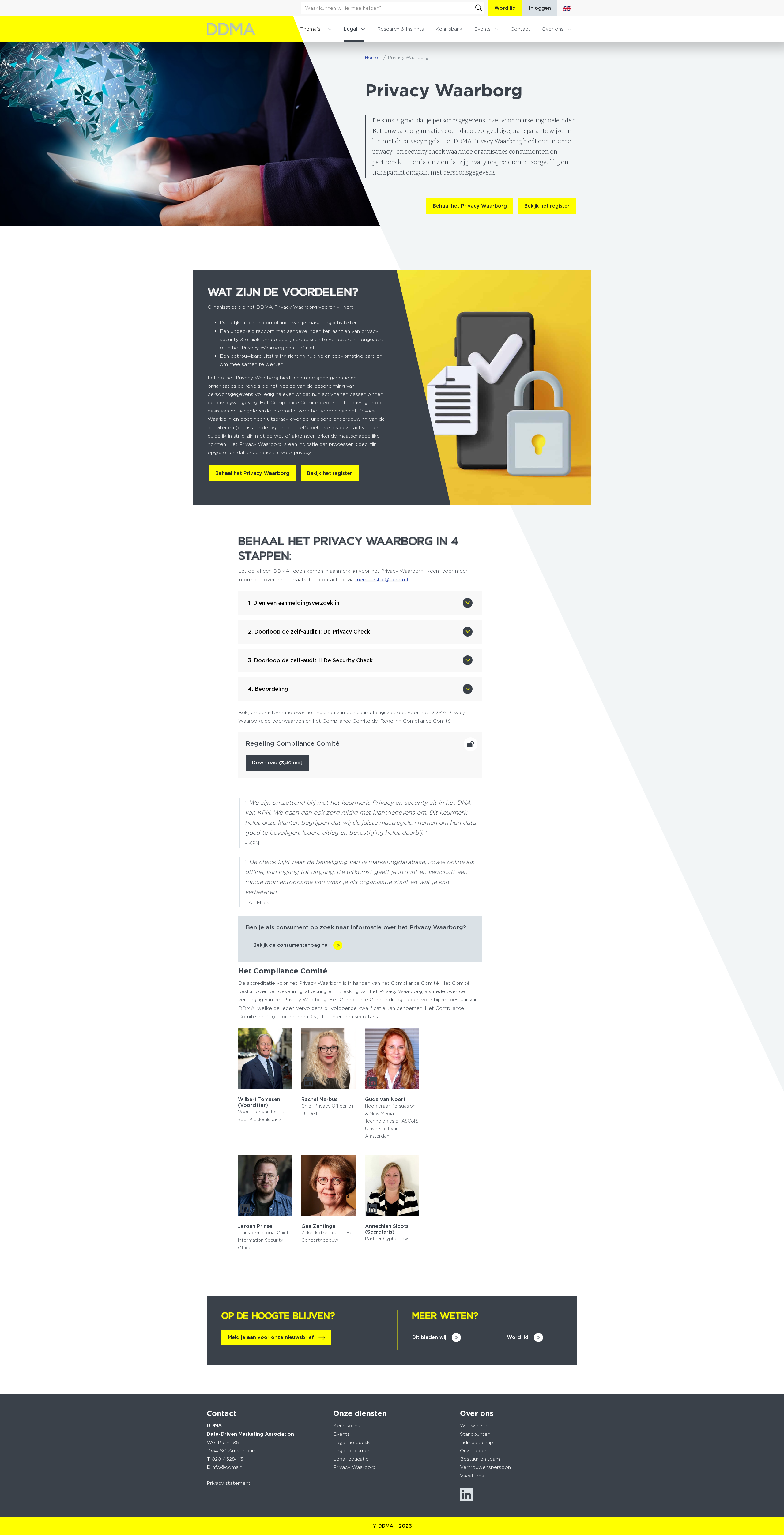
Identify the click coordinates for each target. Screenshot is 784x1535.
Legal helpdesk (351, 1442)
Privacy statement (229, 1483)
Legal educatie (351, 1459)
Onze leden (474, 1451)
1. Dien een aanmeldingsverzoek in (293, 603)
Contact (520, 29)
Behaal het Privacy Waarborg (470, 206)
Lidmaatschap (476, 1442)
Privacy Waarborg (354, 1467)
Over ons (553, 29)
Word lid (505, 8)
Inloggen (540, 8)
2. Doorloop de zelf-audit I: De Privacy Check (309, 631)
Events (482, 29)
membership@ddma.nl (381, 579)
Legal (350, 29)
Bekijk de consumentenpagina (290, 945)
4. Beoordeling (268, 689)
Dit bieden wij (429, 1337)
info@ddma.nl (227, 1467)
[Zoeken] (478, 8)
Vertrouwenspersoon (485, 1467)
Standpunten (475, 1434)
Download (277, 763)
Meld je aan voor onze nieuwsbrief (271, 1337)
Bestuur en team (480, 1459)
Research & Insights (400, 29)
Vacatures (472, 1476)
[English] (567, 8)
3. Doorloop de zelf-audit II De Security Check (310, 660)
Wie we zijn (473, 1425)
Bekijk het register (547, 206)
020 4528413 (227, 1459)
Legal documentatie (357, 1451)
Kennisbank (448, 29)
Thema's (310, 29)
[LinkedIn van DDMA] (466, 1494)
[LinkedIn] (308, 1081)
